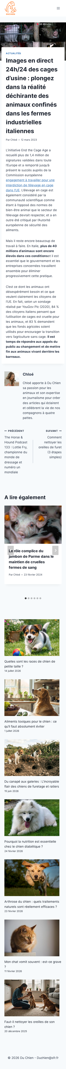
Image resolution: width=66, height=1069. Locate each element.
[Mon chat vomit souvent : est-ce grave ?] (33, 938)
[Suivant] (55, 550)
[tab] (26, 598)
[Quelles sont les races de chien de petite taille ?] (33, 637)
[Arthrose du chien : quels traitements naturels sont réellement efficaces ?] (33, 877)
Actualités (13, 53)
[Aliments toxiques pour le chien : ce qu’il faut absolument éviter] (33, 697)
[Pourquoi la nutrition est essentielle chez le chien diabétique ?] (33, 817)
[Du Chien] (10, 8)
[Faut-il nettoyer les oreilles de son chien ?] (33, 998)
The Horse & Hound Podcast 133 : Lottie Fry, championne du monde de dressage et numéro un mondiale (15, 451)
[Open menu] (58, 8)
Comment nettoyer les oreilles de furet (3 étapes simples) (50, 444)
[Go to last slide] (11, 550)
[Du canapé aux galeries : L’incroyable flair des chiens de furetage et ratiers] (33, 757)
